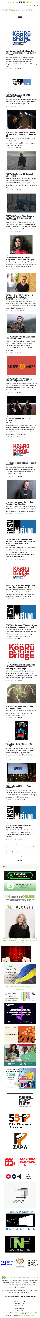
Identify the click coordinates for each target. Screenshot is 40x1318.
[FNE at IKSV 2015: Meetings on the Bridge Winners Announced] (21, 572)
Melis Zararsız (20, 269)
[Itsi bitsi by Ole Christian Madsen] (21, 693)
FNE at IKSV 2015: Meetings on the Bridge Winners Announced (20, 586)
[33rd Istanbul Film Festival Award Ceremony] (21, 773)
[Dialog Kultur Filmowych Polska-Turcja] (21, 731)
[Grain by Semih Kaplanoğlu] (21, 161)
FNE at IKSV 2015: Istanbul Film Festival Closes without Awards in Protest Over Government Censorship (20, 542)
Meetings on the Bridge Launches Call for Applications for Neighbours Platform (21, 53)
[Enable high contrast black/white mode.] (20, 2)
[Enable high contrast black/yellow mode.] (24, 2)
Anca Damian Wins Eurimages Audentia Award (18, 419)
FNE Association (20, 1303)
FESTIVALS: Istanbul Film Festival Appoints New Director (19, 503)
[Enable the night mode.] (17, 2)
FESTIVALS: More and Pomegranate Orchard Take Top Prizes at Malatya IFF (21, 134)
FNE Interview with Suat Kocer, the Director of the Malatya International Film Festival (20, 297)
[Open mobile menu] (20, 16)
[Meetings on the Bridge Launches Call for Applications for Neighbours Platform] (21, 38)
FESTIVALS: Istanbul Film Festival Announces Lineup (19, 707)
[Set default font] (34, 5)
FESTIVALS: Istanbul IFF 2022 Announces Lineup (18, 96)
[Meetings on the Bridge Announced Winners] (21, 450)
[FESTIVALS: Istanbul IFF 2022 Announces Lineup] (21, 82)
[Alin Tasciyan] (21, 244)
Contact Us (19, 1313)
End (21, 856)
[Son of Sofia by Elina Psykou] (21, 203)
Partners (13, 1313)
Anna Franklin (21, 559)
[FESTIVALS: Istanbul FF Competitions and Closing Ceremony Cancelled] (21, 612)
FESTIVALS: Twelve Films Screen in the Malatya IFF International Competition (20, 218)
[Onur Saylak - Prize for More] (21, 119)
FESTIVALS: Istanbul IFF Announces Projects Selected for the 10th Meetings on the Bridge (20, 666)
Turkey (8, 48)
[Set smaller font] (31, 5)
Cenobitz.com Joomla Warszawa (26, 1315)
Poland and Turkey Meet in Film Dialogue (19, 745)
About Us (25, 1313)
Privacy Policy (6, 1313)
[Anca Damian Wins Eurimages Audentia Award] (21, 405)
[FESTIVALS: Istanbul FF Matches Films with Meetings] (21, 812)
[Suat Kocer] (21, 282)
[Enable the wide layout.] (38, 2)
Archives (20, 1310)
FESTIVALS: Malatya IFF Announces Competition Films (20, 338)
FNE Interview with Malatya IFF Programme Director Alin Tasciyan (20, 258)
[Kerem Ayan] (21, 489)
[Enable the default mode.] (13, 2)
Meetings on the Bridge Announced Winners (21, 464)
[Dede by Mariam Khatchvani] (21, 323)
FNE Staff (19, 68)
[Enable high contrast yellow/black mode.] (27, 2)
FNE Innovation (20, 1306)
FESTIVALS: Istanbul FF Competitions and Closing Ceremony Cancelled (21, 626)
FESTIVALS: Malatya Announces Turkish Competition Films (19, 380)
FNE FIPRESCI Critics (20, 1301)
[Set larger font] (37, 5)
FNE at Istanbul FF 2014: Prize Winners (18, 787)
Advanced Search (20, 1308)
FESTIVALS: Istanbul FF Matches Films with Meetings (19, 826)
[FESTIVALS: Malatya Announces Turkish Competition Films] (21, 366)
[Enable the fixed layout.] (35, 2)
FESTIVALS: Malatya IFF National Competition (19, 175)
